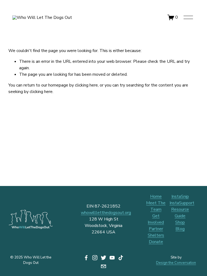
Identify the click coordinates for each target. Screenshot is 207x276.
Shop (180, 222)
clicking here (86, 85)
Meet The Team (155, 206)
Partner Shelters (156, 232)
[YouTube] (112, 257)
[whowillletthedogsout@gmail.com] (103, 266)
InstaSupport (182, 203)
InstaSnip (180, 196)
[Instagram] (95, 257)
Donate (156, 242)
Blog (180, 229)
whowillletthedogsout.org (106, 213)
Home (156, 196)
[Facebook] (86, 257)
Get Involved (156, 219)
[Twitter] (103, 257)
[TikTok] (120, 257)
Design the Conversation (176, 262)
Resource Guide (180, 212)
